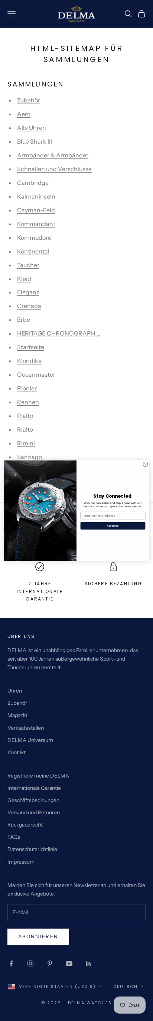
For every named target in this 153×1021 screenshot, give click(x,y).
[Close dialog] (145, 464)
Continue (112, 526)
